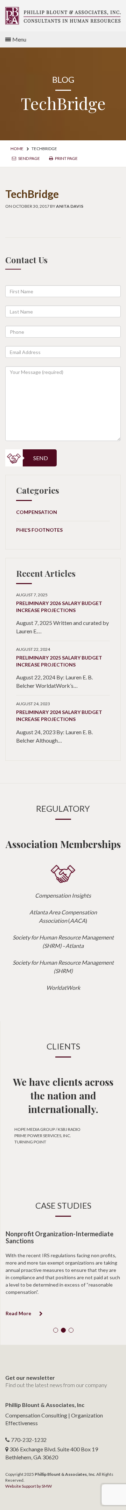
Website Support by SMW (28, 1486)
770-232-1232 (29, 1439)
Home (16, 148)
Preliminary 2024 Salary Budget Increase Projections (59, 715)
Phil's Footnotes (39, 530)
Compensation (36, 512)
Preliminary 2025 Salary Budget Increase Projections (59, 661)
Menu (19, 39)
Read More (19, 1313)
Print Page (66, 158)
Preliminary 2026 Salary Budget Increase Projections (59, 606)
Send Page (29, 158)
